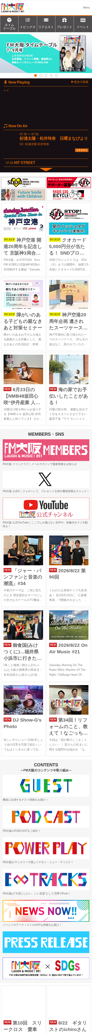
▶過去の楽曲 (79, 82)
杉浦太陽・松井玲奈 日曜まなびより (54, 138)
